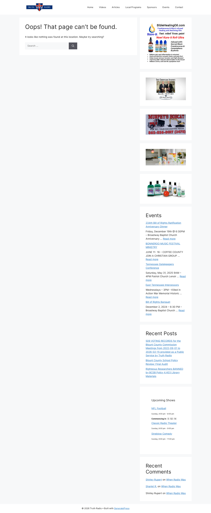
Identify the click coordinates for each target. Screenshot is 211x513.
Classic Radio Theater (164, 423)
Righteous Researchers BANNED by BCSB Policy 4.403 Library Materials (164, 373)
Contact (179, 7)
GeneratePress (121, 508)
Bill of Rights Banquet (158, 302)
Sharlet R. (151, 486)
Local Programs (133, 7)
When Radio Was (176, 479)
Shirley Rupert (154, 479)
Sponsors (152, 7)
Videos (102, 7)
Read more (169, 238)
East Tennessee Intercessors (162, 285)
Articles (116, 7)
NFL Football (158, 408)
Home (90, 7)
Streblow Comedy (161, 433)
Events (165, 7)
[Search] (73, 45)
